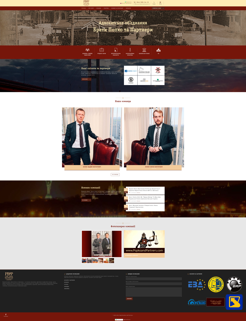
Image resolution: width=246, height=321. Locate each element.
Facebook (6, 316)
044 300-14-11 (143, 2)
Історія (66, 284)
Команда (66, 286)
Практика (66, 288)
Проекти (66, 282)
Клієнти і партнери (69, 280)
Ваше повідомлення (130, 286)
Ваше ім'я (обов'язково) (131, 276)
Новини (138, 192)
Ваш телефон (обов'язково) (132, 281)
